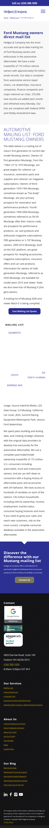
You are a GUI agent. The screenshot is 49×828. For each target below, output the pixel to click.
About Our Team (10, 732)
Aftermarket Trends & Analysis (15, 772)
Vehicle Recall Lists (11, 692)
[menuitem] (41, 11)
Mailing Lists (8, 688)
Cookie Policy (9, 749)
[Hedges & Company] (20, 11)
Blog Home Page (10, 768)
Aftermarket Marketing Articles (15, 781)
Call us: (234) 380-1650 (24, 3)
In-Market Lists (9, 696)
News (6, 745)
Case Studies (8, 740)
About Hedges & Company (14, 728)
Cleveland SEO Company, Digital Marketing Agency (23, 705)
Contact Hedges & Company (15, 724)
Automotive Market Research (15, 776)
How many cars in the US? (14, 785)
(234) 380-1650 (11, 664)
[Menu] (41, 11)
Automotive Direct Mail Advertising (17, 700)
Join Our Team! (9, 736)
